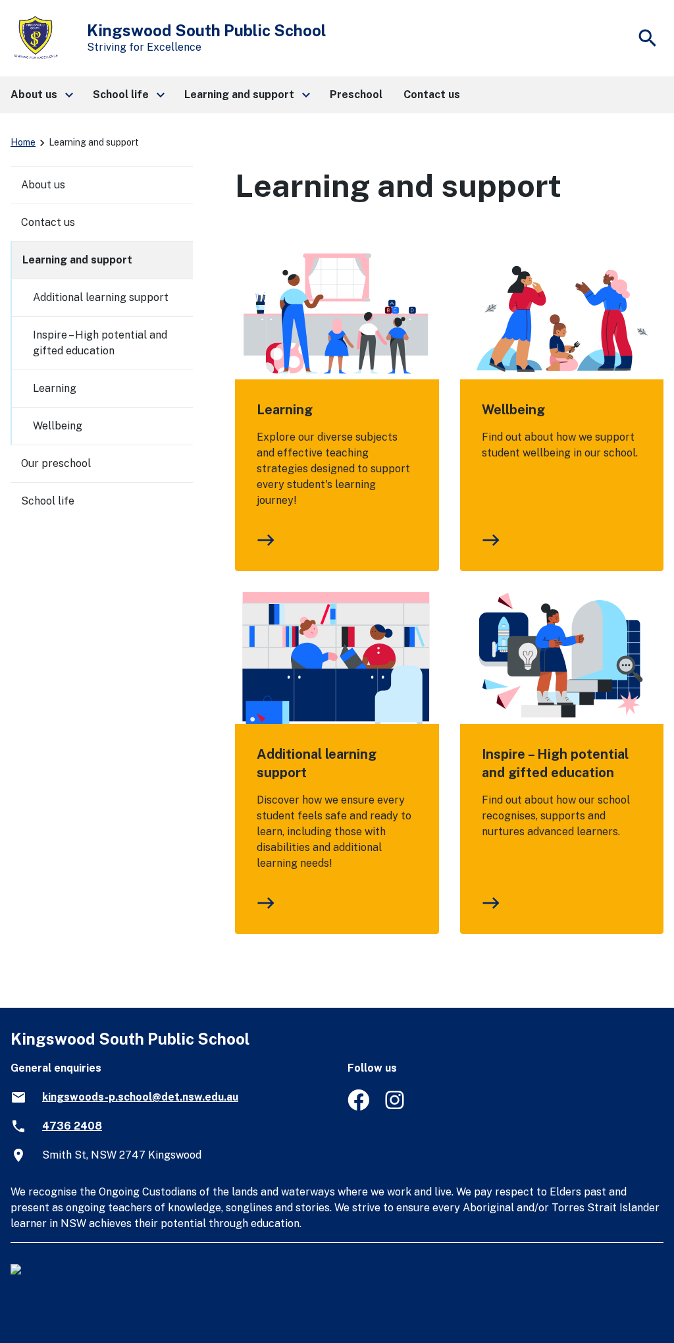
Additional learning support (316, 763)
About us (43, 184)
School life (47, 501)
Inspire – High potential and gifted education (555, 763)
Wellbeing (513, 410)
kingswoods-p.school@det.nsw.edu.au (140, 1097)
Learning (285, 410)
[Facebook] (358, 1107)
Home (23, 142)
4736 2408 (72, 1126)
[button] (41, 94)
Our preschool (56, 463)
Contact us (48, 222)
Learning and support (77, 260)
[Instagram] (396, 1107)
